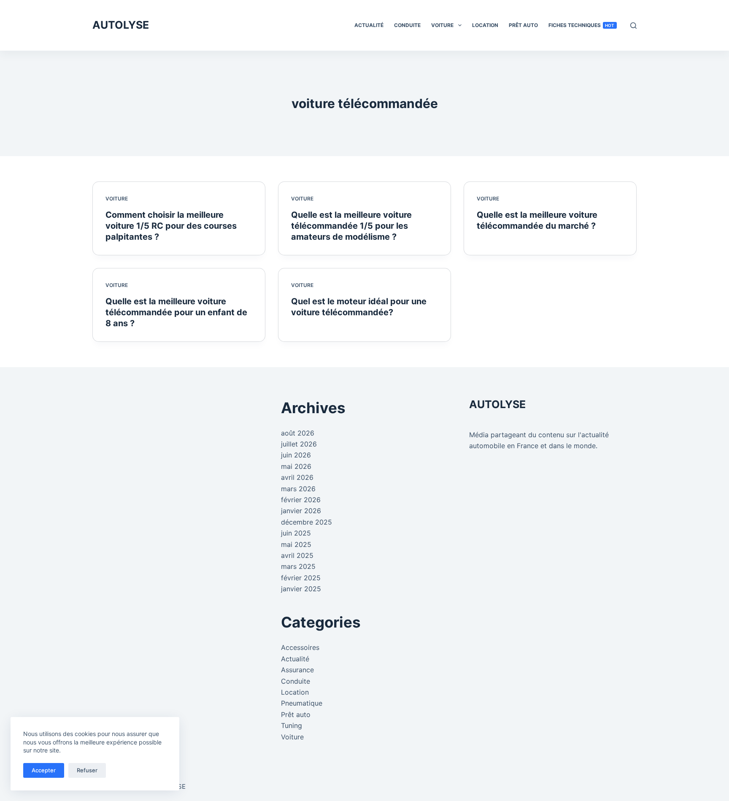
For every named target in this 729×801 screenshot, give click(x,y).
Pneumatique (301, 703)
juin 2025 (296, 533)
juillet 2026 (299, 444)
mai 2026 (296, 466)
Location (485, 25)
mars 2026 (298, 488)
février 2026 (301, 499)
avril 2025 (297, 555)
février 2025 (301, 578)
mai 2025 (296, 544)
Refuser (87, 770)
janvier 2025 (301, 589)
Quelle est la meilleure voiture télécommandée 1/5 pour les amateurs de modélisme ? (351, 226)
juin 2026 (296, 455)
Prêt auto (523, 25)
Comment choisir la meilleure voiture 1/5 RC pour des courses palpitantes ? (171, 226)
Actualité (368, 25)
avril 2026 (297, 477)
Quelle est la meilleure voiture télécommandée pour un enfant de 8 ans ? (176, 312)
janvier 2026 (301, 510)
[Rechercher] (633, 25)
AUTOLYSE (120, 25)
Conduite (407, 25)
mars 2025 (298, 566)
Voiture (442, 25)
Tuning (291, 725)
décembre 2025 (306, 522)
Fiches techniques (581, 25)
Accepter (44, 770)
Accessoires (300, 647)
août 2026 (297, 433)
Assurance (297, 670)
